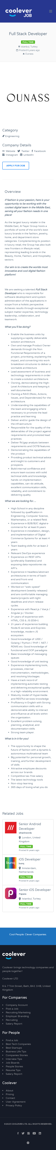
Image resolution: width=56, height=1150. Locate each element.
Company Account (17, 1005)
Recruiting (12, 1020)
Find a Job (12, 1040)
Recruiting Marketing (18, 1012)
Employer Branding (17, 1016)
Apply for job (15, 165)
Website (10, 151)
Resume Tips (13, 1070)
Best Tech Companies (18, 1044)
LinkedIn (28, 154)
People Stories (14, 1066)
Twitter (25, 151)
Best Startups (14, 1047)
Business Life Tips (16, 1051)
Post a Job (12, 1008)
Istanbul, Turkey (29, 46)
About (9, 1090)
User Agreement (16, 1101)
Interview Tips (14, 1059)
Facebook (39, 151)
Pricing (10, 1094)
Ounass (29, 53)
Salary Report (14, 1023)
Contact (10, 1098)
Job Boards (12, 1062)
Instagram (11, 154)
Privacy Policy (14, 1105)
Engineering (12, 136)
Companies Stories (17, 1055)
